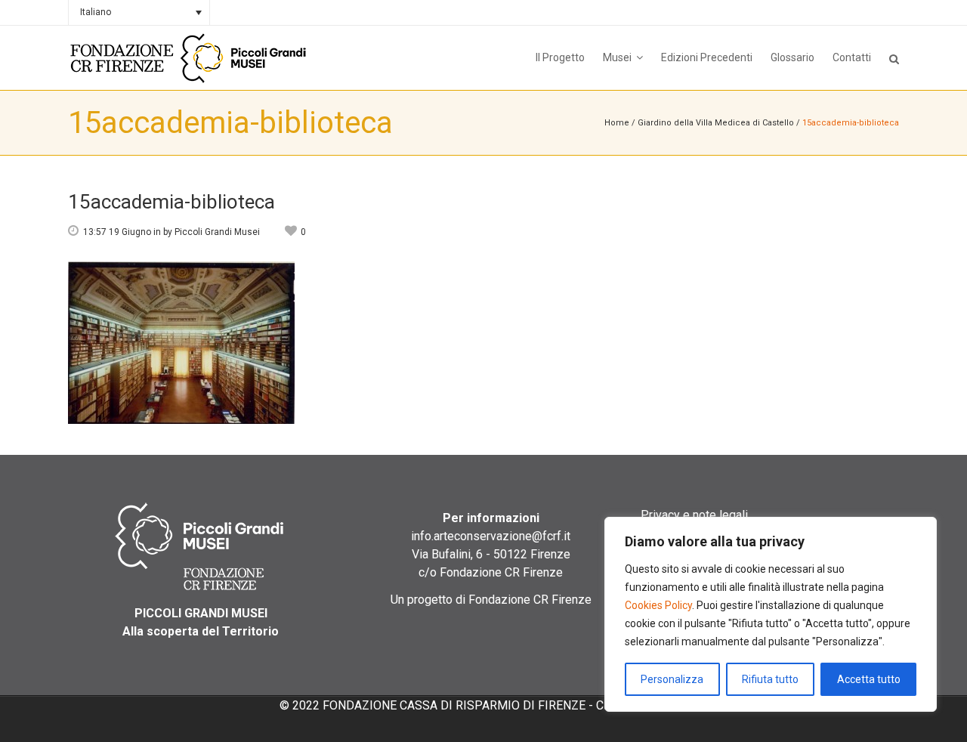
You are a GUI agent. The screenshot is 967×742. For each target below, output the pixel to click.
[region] (770, 614)
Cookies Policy (658, 605)
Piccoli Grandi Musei (217, 232)
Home (616, 123)
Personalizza (672, 679)
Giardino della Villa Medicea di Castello (716, 123)
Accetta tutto (869, 679)
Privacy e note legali (694, 515)
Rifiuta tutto (770, 679)
